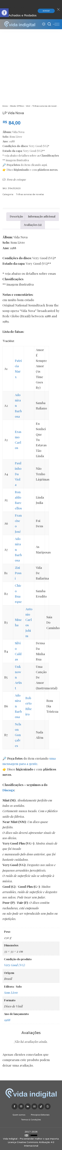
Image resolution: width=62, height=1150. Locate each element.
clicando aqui (39, 165)
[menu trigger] (56, 24)
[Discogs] (48, 1106)
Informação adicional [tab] (41, 216)
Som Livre (11, 992)
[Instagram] (21, 1106)
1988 (7, 1020)
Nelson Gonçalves (18, 735)
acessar (46, 11)
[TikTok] (41, 1106)
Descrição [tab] (16, 216)
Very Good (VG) (14, 965)
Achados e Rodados (22, 15)
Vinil (28, 106)
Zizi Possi (18, 573)
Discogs (8, 790)
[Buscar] (49, 24)
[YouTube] (34, 1106)
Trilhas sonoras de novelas (45, 106)
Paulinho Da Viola (18, 474)
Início (5, 106)
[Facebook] (15, 1106)
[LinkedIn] (28, 1106)
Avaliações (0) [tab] (32, 224)
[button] (4, 12)
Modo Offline (17, 106)
